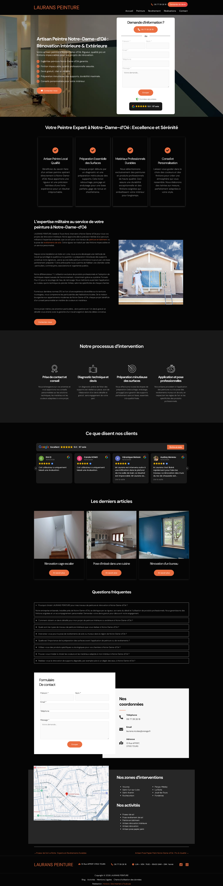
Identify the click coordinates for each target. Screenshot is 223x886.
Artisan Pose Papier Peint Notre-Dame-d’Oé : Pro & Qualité (162, 853)
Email (125, 50)
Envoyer (145, 92)
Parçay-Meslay (161, 787)
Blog (83, 879)
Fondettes (159, 795)
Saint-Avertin (128, 792)
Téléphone (126, 59)
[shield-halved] (137, 99)
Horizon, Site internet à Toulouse (117, 884)
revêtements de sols (52, 242)
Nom (149, 41)
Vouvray (126, 787)
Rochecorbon (128, 795)
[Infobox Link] (129, 718)
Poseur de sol (128, 814)
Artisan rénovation (130, 826)
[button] (158, 4)
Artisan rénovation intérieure (134, 823)
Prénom (126, 41)
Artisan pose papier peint (133, 829)
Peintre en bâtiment (131, 820)
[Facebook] (181, 864)
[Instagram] (187, 864)
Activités (91, 879)
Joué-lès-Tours (161, 792)
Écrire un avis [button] (176, 447)
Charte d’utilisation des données (127, 879)
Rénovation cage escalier (59, 564)
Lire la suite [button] (120, 479)
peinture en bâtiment (98, 239)
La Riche (158, 790)
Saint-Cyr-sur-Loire (131, 790)
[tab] (111, 609)
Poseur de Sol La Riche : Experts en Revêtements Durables (60, 853)
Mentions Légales (104, 879)
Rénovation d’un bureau (164, 564)
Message (126, 68)
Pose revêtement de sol (132, 817)
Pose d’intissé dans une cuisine (111, 564)
